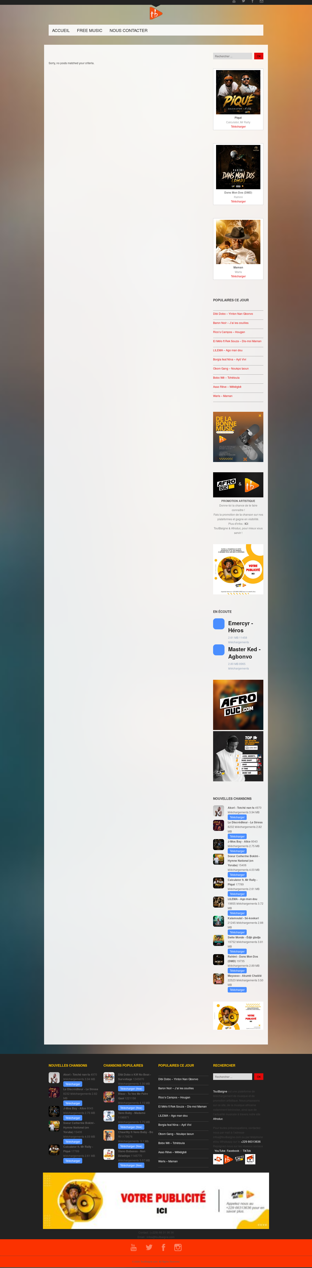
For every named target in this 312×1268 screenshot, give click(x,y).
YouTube (219, 1150)
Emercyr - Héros (240, 626)
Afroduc (218, 1119)
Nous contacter (129, 30)
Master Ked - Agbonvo (244, 652)
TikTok (247, 1150)
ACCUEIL (61, 30)
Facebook (233, 1150)
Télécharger (238, 126)
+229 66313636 (251, 1141)
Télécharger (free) (131, 1088)
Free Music (89, 30)
